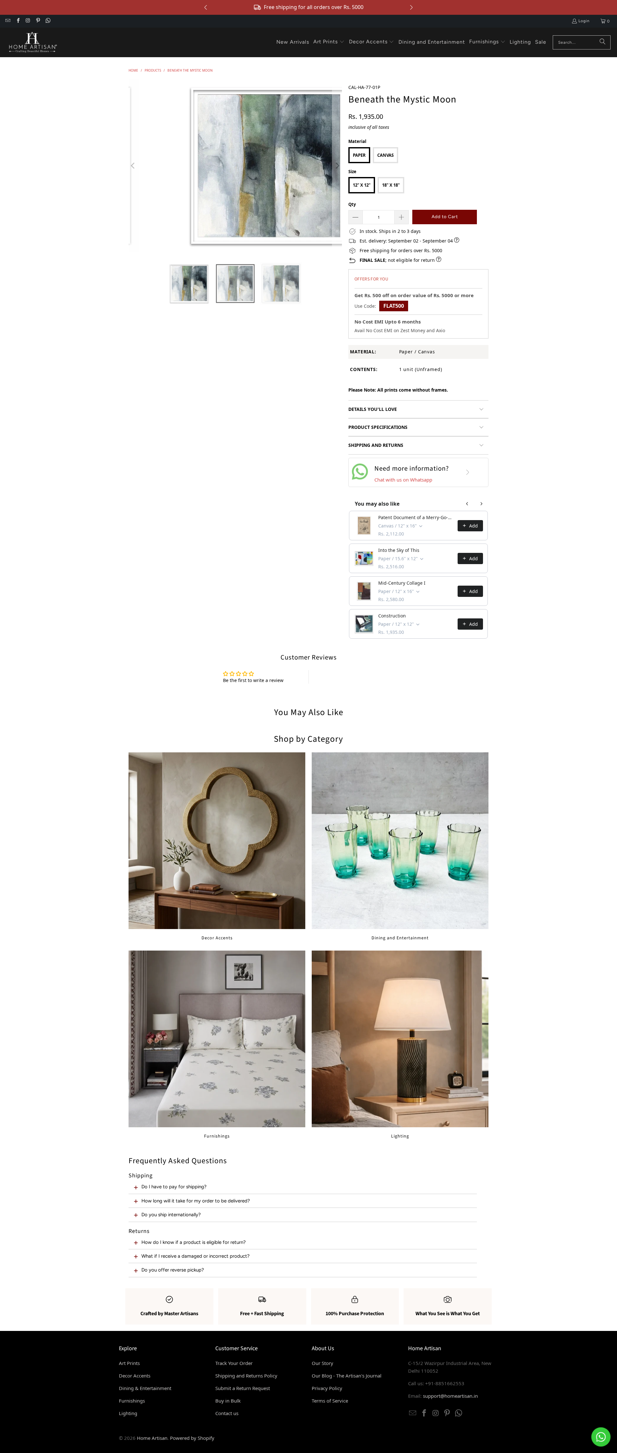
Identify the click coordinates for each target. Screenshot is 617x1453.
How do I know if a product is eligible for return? (193, 1242)
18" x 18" (391, 185)
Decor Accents (217, 846)
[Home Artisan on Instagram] (28, 21)
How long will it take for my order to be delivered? (195, 1201)
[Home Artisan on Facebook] (17, 21)
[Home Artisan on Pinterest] (37, 21)
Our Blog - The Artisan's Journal (346, 1375)
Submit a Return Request (242, 1388)
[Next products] (481, 503)
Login (584, 21)
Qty (352, 204)
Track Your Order (234, 1363)
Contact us (226, 1413)
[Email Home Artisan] (7, 21)
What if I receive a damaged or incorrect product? (195, 1256)
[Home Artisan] (32, 42)
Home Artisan (152, 1438)
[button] (328, 42)
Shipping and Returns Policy (246, 1375)
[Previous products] (467, 503)
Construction (392, 616)
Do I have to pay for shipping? (174, 1187)
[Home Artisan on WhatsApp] (47, 21)
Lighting (400, 1045)
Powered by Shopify (192, 1438)
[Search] (603, 42)
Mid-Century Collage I (401, 583)
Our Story (322, 1363)
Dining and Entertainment (400, 846)
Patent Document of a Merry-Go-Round (416, 517)
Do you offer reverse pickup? (172, 1270)
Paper (359, 155)
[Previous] (133, 166)
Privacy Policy (327, 1388)
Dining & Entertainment (145, 1388)
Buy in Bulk (228, 1400)
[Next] (337, 166)
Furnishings (217, 1045)
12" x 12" (362, 185)
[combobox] (582, 42)
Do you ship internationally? (171, 1215)
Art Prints (129, 1363)
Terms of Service (330, 1400)
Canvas (385, 155)
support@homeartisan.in (450, 1396)
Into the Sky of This (398, 550)
